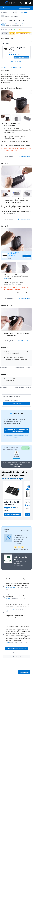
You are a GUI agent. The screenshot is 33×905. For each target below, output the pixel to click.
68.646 (5, 29)
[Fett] (5, 657)
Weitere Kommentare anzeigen (17, 649)
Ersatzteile (4, 12)
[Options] (2, 16)
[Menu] (2, 2)
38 (11, 29)
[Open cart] (26, 3)
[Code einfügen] (10, 657)
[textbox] (16, 664)
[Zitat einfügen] (16, 657)
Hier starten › (16, 466)
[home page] (10, 2)
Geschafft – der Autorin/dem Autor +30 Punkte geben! (17, 430)
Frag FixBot (10, 156)
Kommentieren (24, 672)
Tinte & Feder (6, 530)
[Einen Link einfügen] (13, 657)
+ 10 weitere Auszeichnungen (21, 549)
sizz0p (7, 642)
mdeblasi (8, 598)
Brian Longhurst (10, 587)
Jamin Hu (9, 619)
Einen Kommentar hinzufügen (16, 396)
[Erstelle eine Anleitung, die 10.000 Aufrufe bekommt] (19, 547)
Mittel (13, 33)
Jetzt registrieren (24, 8)
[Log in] (30, 3)
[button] (21, 3)
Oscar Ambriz (9, 24)
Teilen (7, 589)
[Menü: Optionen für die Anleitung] (31, 12)
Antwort (26, 587)
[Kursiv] (7, 657)
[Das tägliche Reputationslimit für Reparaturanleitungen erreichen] (22, 547)
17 (16, 29)
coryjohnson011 (10, 610)
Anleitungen (13, 12)
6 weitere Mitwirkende (22, 24)
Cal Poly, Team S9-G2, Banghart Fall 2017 (20, 557)
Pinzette (6, 279)
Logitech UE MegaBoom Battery (17, 49)
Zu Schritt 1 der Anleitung (10, 67)
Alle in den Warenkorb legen (12, 479)
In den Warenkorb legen (21, 57)
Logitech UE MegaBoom (12, 16)
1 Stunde (6, 33)
